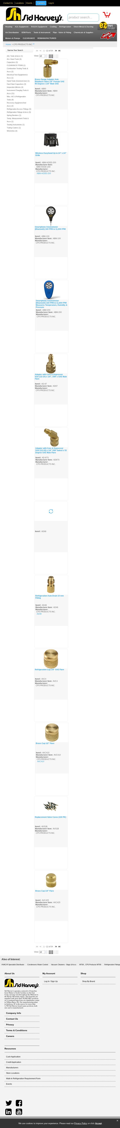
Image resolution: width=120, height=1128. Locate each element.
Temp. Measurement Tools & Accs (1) (18, 119)
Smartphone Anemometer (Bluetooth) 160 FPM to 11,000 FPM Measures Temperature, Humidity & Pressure (51, 304)
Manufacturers (12, 1068)
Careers (41, 3)
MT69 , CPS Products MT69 (90, 964)
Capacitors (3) (12, 62)
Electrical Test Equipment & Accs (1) (17, 76)
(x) (33, 44)
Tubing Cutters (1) (14, 128)
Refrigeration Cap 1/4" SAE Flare (49, 670)
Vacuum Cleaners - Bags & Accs (63, 964)
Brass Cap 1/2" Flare (45, 743)
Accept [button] (98, 1123)
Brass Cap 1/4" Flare (44, 891)
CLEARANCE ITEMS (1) (16, 65)
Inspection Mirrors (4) (15, 87)
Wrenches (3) (12, 131)
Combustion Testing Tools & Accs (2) (17, 70)
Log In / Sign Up (51, 981)
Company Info (13, 1013)
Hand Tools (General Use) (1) (18, 81)
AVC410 (40, 761)
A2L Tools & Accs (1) (15, 56)
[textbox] (81, 17)
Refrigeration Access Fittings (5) (19, 109)
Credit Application (13, 1062)
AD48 (39, 614)
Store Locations (12, 1073)
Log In (51, 3)
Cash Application (13, 1057)
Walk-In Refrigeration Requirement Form (23, 1078)
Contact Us (8, 3)
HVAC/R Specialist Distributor (13, 964)
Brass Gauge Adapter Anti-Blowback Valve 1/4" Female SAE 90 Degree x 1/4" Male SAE (49, 81)
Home (8, 44)
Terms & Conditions (16, 1030)
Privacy (10, 1024)
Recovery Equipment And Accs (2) (16, 104)
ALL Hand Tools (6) (14, 59)
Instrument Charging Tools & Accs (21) (17, 91)
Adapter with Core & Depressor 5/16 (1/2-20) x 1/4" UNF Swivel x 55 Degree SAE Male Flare (51, 450)
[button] (117, 1121)
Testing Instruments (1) (16, 125)
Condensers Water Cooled (37, 964)
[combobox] (83, 18)
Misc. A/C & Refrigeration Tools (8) (16, 98)
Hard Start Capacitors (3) (16, 84)
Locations (19, 3)
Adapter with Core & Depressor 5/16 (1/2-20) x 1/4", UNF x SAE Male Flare (51, 376)
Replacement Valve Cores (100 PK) (50, 817)
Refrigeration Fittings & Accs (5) (19, 112)
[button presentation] (45, 56)
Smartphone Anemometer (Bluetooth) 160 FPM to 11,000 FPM (50, 228)
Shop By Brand (88, 981)
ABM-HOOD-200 (44, 173)
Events (29, 3)
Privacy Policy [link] (80, 1123)
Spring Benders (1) (14, 115)
